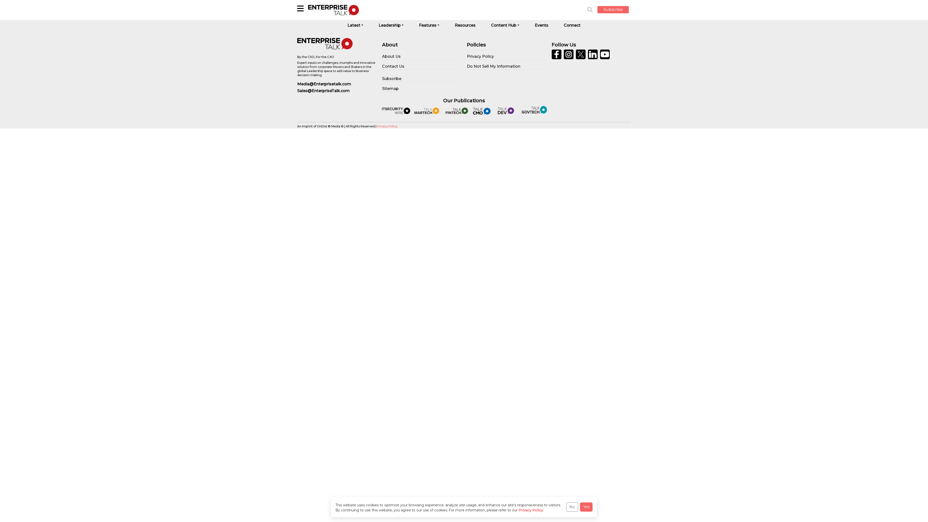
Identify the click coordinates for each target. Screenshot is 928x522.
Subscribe (613, 9)
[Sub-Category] (300, 8)
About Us (391, 56)
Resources (465, 25)
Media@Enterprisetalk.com (324, 84)
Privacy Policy (387, 126)
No (572, 507)
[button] (616, 10)
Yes (586, 507)
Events (541, 25)
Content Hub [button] (503, 25)
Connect (572, 25)
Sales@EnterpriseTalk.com (323, 90)
